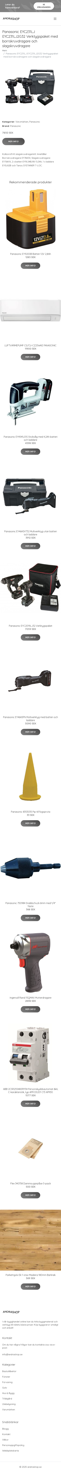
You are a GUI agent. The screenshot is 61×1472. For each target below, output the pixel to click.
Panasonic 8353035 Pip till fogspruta (30, 811)
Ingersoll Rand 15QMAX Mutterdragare (30, 997)
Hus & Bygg (8, 1393)
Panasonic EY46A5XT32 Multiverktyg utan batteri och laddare (30, 533)
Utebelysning (9, 1404)
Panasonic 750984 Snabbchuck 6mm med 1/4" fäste (30, 905)
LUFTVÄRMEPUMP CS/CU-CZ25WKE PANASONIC (30, 345)
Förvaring (7, 1382)
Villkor (5, 1439)
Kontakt (6, 1434)
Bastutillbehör (9, 1371)
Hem (4, 50)
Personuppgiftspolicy (13, 1445)
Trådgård (7, 1398)
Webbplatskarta (10, 1450)
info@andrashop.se (12, 1354)
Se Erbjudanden (43, 5)
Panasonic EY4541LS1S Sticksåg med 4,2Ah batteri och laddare (30, 438)
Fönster (6, 1376)
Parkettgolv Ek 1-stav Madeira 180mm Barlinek (31, 1274)
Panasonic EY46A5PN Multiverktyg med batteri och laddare (30, 719)
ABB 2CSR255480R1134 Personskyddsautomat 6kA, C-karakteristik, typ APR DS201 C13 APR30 (30, 1091)
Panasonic (34, 121)
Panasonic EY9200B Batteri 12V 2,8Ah (30, 253)
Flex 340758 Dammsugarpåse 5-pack (30, 1183)
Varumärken (22, 121)
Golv (4, 1387)
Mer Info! (13, 141)
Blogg (5, 1428)
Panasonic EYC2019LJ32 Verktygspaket (30, 625)
